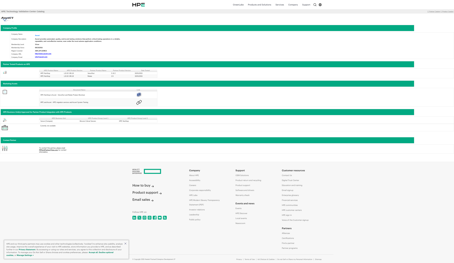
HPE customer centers (292, 210)
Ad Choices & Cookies (266, 259)
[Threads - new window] (149, 218)
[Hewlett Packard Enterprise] (138, 4)
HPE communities (290, 205)
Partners (287, 228)
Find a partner (288, 243)
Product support (145, 192)
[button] (125, 244)
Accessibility (194, 180)
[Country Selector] (320, 4)
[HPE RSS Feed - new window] (165, 218)
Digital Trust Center (290, 180)
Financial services (290, 200)
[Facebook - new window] (155, 218)
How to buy (141, 185)
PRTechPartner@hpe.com (48, 150)
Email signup (287, 190)
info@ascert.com (41, 57)
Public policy (194, 219)
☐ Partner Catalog (433, 11)
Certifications (288, 238)
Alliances (286, 233)
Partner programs (290, 248)
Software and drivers (245, 190)
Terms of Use (250, 259)
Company (293, 4)
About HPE (194, 175)
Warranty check (242, 195)
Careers (192, 185)
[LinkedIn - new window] (134, 218)
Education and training (292, 185)
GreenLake (238, 4)
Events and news (245, 203)
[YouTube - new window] (160, 218)
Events (239, 208)
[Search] (315, 4)
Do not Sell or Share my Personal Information (294, 259)
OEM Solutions (242, 175)
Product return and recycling (248, 180)
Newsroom (240, 223)
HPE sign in (287, 215)
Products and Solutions (259, 4)
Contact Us (287, 175)
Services (279, 4)
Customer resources (293, 170)
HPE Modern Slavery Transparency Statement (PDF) (204, 202)
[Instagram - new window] (144, 218)
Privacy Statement (27, 249)
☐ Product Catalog (446, 11)
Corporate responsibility (200, 190)
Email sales (141, 199)
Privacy (239, 259)
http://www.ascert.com (43, 54)
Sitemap (318, 259)
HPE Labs (193, 195)
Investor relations (197, 209)
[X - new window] (139, 218)
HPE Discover (241, 213)
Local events (241, 218)
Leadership (194, 214)
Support (306, 4)
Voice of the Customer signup (295, 220)
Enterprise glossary (290, 195)
